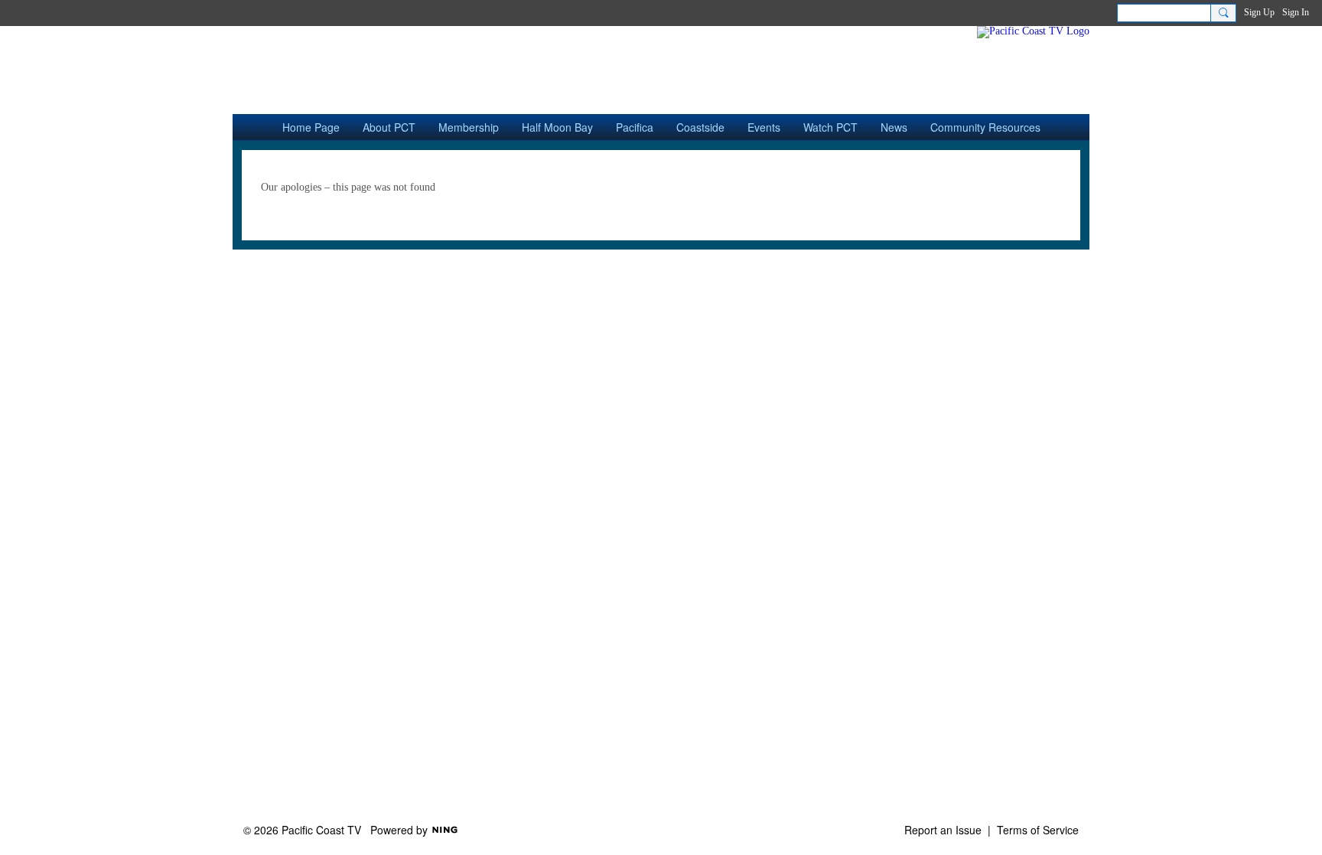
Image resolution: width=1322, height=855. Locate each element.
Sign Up (1259, 12)
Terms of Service (1038, 829)
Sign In (1295, 12)
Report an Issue (943, 829)
